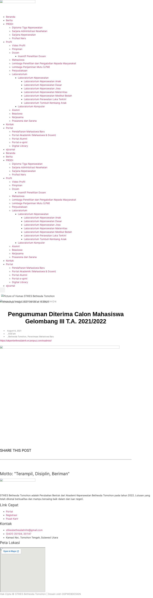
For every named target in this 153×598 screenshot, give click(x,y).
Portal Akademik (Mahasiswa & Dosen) (34, 135)
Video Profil (18, 45)
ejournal (10, 149)
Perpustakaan (19, 70)
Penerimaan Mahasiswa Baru (41, 336)
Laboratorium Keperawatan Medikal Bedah (48, 95)
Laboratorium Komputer (31, 106)
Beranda (10, 16)
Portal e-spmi (19, 142)
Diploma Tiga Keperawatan (27, 27)
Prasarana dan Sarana (24, 120)
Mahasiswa (18, 59)
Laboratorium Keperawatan (33, 77)
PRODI (9, 23)
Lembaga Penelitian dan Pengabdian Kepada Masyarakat (44, 63)
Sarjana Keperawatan (24, 34)
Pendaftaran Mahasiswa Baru (28, 131)
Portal (9, 127)
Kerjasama (17, 117)
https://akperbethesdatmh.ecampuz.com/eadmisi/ (26, 340)
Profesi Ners (19, 38)
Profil (9, 41)
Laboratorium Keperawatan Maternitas (45, 92)
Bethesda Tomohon (17, 336)
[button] (2, 289)
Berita (9, 20)
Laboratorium (19, 74)
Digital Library (20, 145)
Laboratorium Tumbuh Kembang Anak (45, 102)
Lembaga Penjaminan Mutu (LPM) (31, 66)
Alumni (16, 109)
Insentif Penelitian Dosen (32, 56)
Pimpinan (17, 49)
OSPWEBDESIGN (71, 593)
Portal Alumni (19, 138)
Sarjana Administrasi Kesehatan (29, 31)
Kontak (10, 124)
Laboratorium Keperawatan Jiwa (42, 88)
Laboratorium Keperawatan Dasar (43, 84)
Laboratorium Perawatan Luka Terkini (45, 99)
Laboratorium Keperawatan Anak (42, 81)
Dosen (15, 52)
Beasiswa (17, 113)
